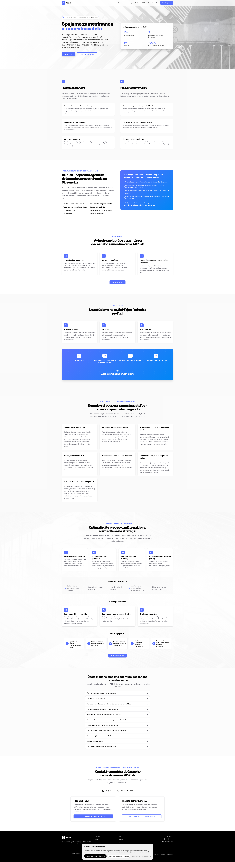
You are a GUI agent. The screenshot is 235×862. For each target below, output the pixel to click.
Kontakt (150, 3)
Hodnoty (129, 3)
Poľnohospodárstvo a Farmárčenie (75, 207)
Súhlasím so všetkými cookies (95, 856)
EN (156, 3)
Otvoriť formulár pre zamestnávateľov (142, 816)
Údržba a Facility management (73, 204)
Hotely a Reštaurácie (97, 214)
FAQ (119, 842)
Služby (137, 3)
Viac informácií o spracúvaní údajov (141, 856)
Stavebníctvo (67, 214)
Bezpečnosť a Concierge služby (101, 210)
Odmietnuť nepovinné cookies (119, 856)
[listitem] (117, 693)
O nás (113, 3)
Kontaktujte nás (167, 3)
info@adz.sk (169, 839)
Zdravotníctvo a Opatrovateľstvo (101, 204)
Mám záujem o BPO (117, 655)
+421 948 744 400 (167, 841)
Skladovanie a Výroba (97, 207)
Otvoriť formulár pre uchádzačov (93, 816)
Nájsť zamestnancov (87, 54)
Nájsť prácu (69, 54)
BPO (143, 3)
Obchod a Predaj (69, 210)
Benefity (121, 3)
